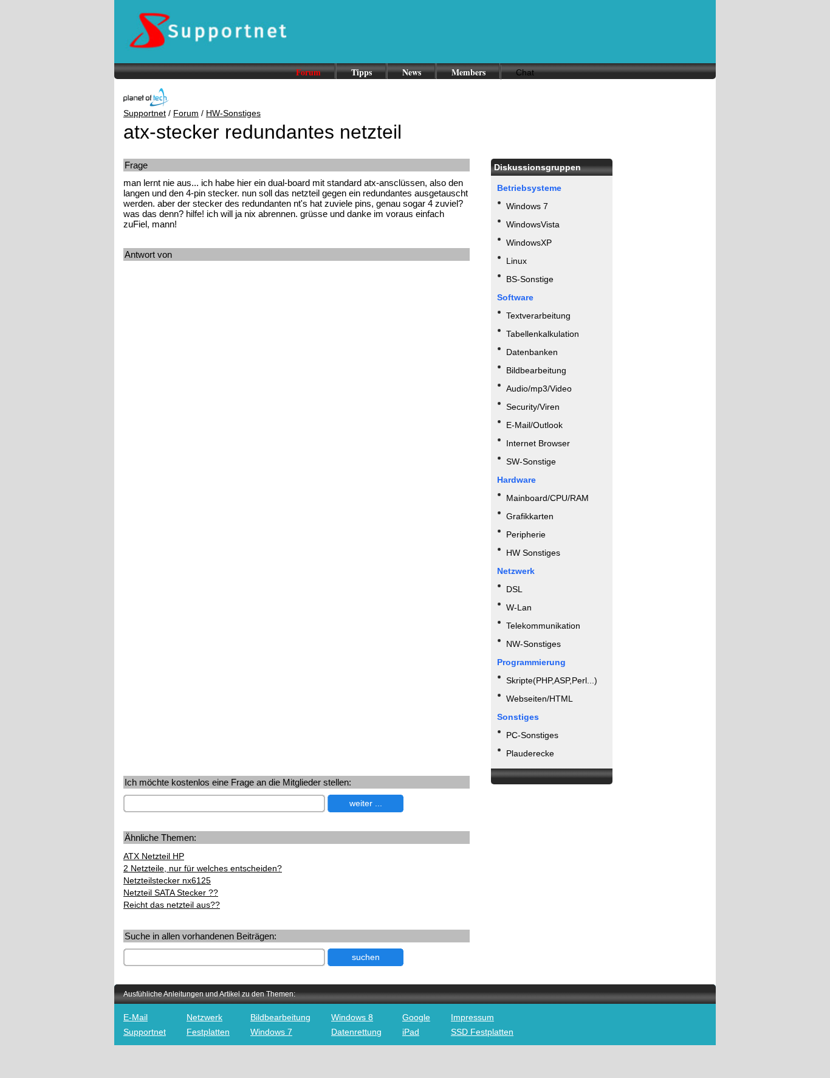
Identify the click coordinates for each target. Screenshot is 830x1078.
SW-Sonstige (531, 461)
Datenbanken (532, 352)
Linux (516, 261)
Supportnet (144, 113)
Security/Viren (533, 407)
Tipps (361, 72)
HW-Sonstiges (233, 113)
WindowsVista (533, 224)
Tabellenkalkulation (542, 334)
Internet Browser (538, 443)
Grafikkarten (530, 516)
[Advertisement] (225, 382)
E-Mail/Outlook (534, 425)
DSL (514, 589)
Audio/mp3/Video (539, 388)
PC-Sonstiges (532, 735)
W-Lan (519, 607)
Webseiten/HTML (539, 698)
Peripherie (526, 534)
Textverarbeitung (538, 315)
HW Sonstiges (533, 553)
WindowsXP (529, 242)
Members (468, 72)
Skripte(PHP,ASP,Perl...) (551, 680)
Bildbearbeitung (536, 370)
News (411, 72)
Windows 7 (527, 206)
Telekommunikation (543, 626)
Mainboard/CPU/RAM (547, 498)
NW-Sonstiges (533, 644)
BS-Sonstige (530, 279)
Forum (308, 72)
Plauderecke (530, 753)
